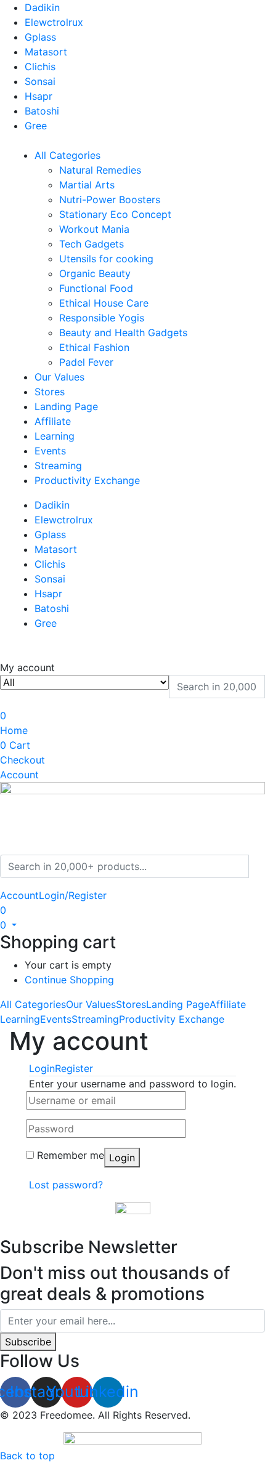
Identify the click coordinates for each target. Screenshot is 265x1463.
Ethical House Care (104, 303)
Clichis (40, 66)
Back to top (27, 1455)
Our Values (59, 377)
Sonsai (40, 81)
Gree (36, 125)
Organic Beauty (95, 273)
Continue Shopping (69, 979)
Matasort (46, 52)
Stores (50, 391)
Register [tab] (74, 1068)
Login (122, 1157)
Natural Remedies (100, 170)
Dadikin (42, 7)
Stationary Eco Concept (115, 214)
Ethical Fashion (94, 347)
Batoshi (42, 111)
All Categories (67, 155)
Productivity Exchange (87, 480)
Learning (55, 436)
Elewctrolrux (54, 22)
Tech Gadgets (91, 244)
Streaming (58, 465)
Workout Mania (94, 229)
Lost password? (66, 1185)
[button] (8, 925)
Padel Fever (86, 362)
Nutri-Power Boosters (109, 199)
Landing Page (66, 406)
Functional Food (96, 288)
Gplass (40, 37)
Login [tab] (42, 1068)
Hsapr (38, 96)
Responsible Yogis (101, 318)
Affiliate (53, 421)
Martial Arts (87, 185)
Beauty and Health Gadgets (123, 332)
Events (50, 451)
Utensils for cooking (106, 258)
